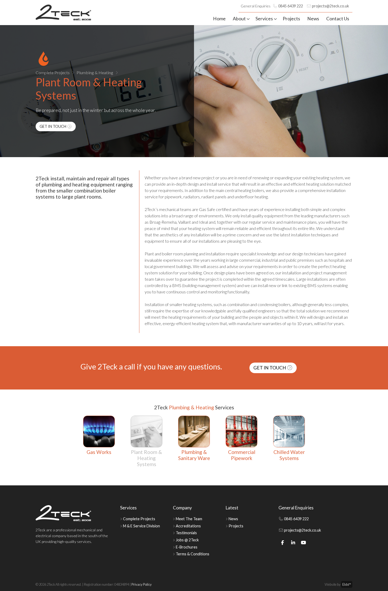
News (313, 18)
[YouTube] (303, 542)
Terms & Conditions (192, 554)
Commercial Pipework (241, 455)
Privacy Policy (141, 584)
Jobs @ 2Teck (187, 540)
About (239, 18)
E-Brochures (186, 547)
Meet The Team (189, 519)
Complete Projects (53, 72)
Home (219, 18)
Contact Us (337, 18)
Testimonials (186, 533)
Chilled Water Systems (289, 455)
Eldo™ (346, 584)
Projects (291, 18)
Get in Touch (53, 126)
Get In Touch (270, 367)
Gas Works (99, 452)
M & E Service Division (141, 526)
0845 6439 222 (290, 6)
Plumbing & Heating (95, 72)
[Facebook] (282, 542)
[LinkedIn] (293, 542)
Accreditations (188, 526)
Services (264, 18)
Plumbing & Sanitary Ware (194, 455)
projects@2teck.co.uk (330, 6)
